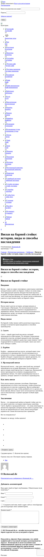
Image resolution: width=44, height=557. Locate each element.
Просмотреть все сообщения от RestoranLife (17, 478)
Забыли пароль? (6, 16)
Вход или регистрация (22, 3)
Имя (3, 493)
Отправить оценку (7, 450)
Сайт (2, 501)
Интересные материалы (16, 252)
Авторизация (5, 5)
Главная (3, 252)
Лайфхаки (29, 252)
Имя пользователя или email (10, 9)
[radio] (24, 423)
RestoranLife (16, 247)
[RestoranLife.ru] (3, 2)
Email (3, 497)
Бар (6, 460)
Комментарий (6, 510)
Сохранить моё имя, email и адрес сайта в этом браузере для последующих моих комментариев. (21, 505)
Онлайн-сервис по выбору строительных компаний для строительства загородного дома (21, 262)
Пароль (3, 12)
